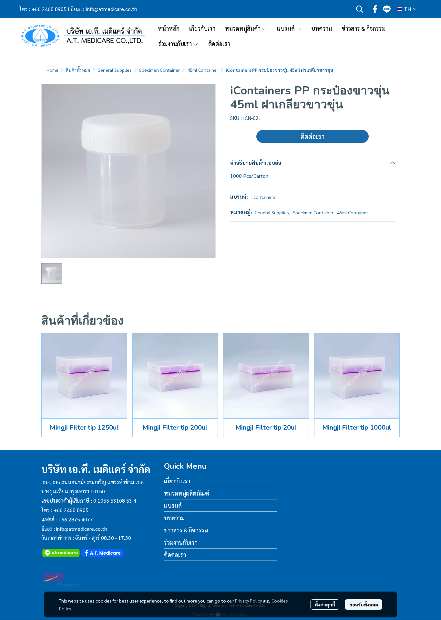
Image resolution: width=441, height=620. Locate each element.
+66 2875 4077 (75, 519)
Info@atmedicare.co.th (111, 8)
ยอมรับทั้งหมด (363, 604)
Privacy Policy (248, 601)
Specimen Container (159, 70)
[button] (359, 9)
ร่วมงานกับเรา (181, 542)
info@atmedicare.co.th (81, 528)
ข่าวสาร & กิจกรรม (186, 530)
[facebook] (375, 9)
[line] (387, 9)
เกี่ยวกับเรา (177, 481)
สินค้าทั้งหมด (78, 70)
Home (52, 70)
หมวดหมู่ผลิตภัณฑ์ (186, 493)
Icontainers (263, 197)
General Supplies (114, 70)
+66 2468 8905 (49, 8)
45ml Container (202, 70)
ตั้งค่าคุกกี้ (325, 604)
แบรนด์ (173, 505)
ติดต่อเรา (312, 136)
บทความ (174, 517)
